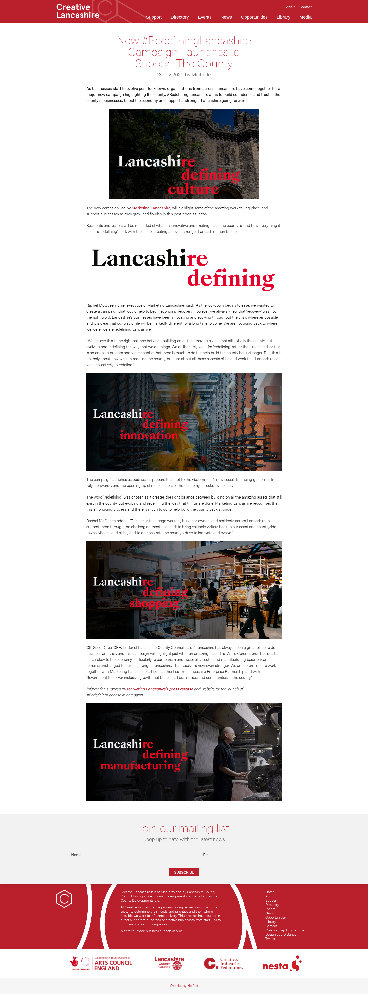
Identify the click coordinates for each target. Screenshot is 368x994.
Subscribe (184, 872)
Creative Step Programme (284, 930)
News (269, 913)
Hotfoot (192, 985)
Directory (272, 904)
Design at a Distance (280, 934)
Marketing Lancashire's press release (160, 689)
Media (305, 17)
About (269, 896)
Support (271, 900)
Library (270, 921)
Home (269, 892)
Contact (271, 926)
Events (270, 909)
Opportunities (275, 917)
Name (76, 854)
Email (207, 854)
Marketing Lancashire (151, 208)
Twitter (270, 938)
